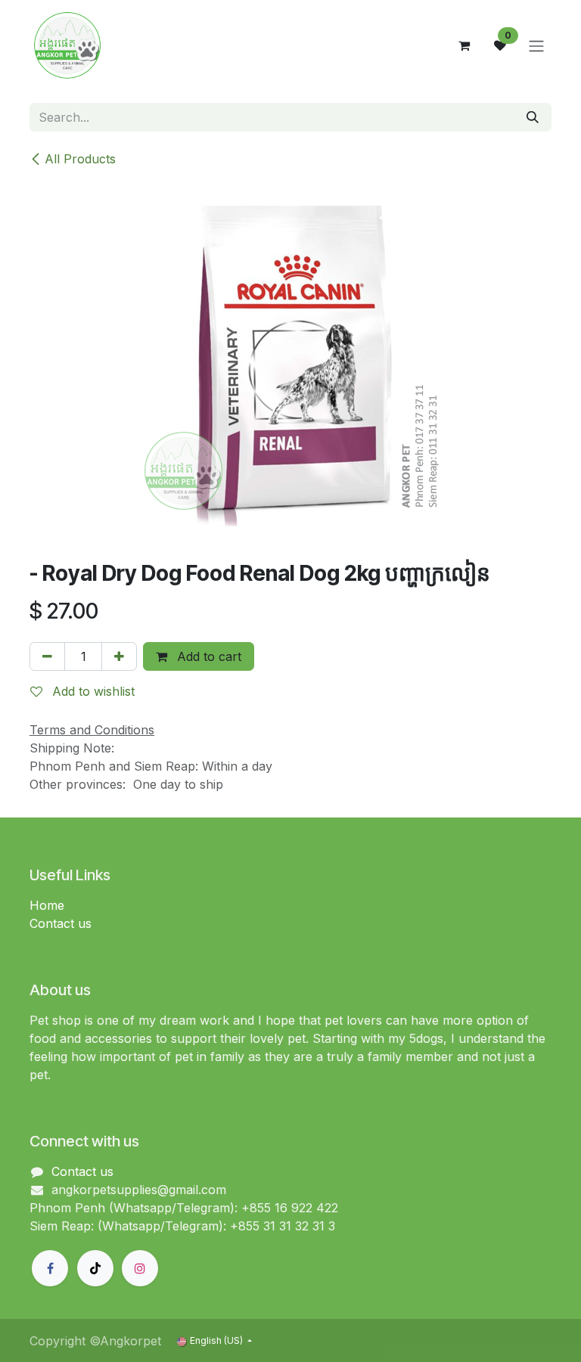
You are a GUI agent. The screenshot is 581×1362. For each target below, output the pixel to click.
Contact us (61, 923)
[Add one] (119, 656)
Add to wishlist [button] (91, 691)
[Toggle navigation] (536, 45)
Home (47, 905)
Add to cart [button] (207, 656)
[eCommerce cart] (464, 45)
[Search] (532, 117)
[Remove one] (47, 656)
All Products (80, 158)
